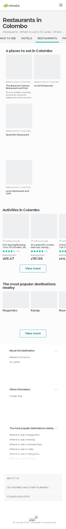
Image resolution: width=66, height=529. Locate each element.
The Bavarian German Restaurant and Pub (18, 87)
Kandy (35, 310)
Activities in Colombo (21, 210)
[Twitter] (32, 509)
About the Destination (22, 350)
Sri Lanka (14, 361)
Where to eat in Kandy (22, 439)
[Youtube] (41, 509)
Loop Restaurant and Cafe (17, 192)
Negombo (10, 310)
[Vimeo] (36, 509)
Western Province (19, 357)
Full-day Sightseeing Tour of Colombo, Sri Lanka (14, 246)
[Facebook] (27, 509)
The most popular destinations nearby (29, 285)
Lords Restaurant (43, 86)
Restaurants (47, 38)
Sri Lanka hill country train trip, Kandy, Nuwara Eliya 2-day (42, 246)
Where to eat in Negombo (24, 434)
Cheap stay (15, 396)
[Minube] (12, 5)
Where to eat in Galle (21, 449)
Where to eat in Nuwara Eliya (25, 444)
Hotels (26, 38)
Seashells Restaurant (17, 135)
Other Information (19, 389)
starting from (9, 255)
